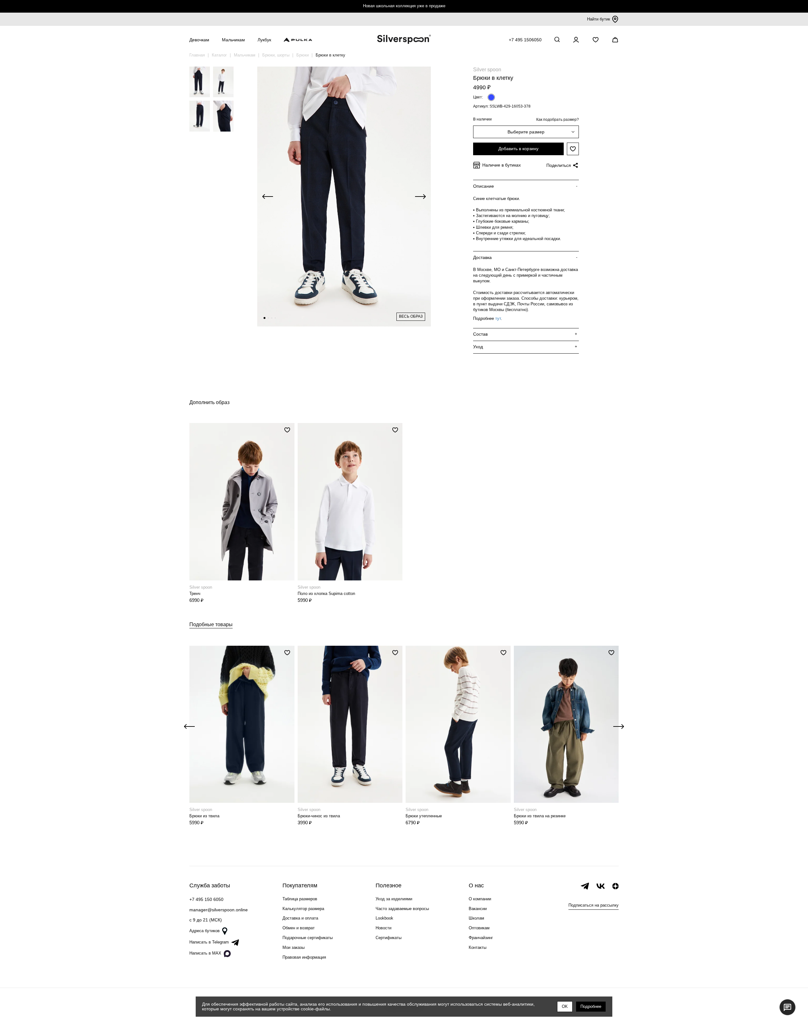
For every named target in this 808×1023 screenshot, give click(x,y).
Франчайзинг (481, 937)
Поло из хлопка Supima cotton (326, 593)
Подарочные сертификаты (307, 937)
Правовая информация (304, 957)
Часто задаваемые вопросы (402, 908)
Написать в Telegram (209, 942)
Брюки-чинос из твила (319, 816)
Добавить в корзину (518, 148)
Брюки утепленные (424, 816)
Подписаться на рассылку (593, 905)
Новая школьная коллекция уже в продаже (404, 5)
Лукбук (264, 39)
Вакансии (478, 908)
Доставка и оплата (300, 918)
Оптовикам (479, 928)
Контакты (477, 947)
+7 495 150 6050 (206, 899)
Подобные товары (211, 624)
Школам (476, 918)
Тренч (194, 593)
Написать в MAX (205, 953)
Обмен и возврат (298, 928)
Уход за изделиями (394, 899)
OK (565, 1006)
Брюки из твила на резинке (540, 816)
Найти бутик (598, 19)
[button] (264, 318)
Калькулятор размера (303, 908)
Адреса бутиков (204, 930)
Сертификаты (388, 937)
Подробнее (590, 1006)
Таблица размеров (299, 899)
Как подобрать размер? (557, 119)
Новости (383, 928)
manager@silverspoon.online (218, 909)
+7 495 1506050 (525, 39)
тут (498, 318)
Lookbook (384, 918)
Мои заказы (293, 947)
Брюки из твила (204, 816)
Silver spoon (487, 69)
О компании (480, 899)
